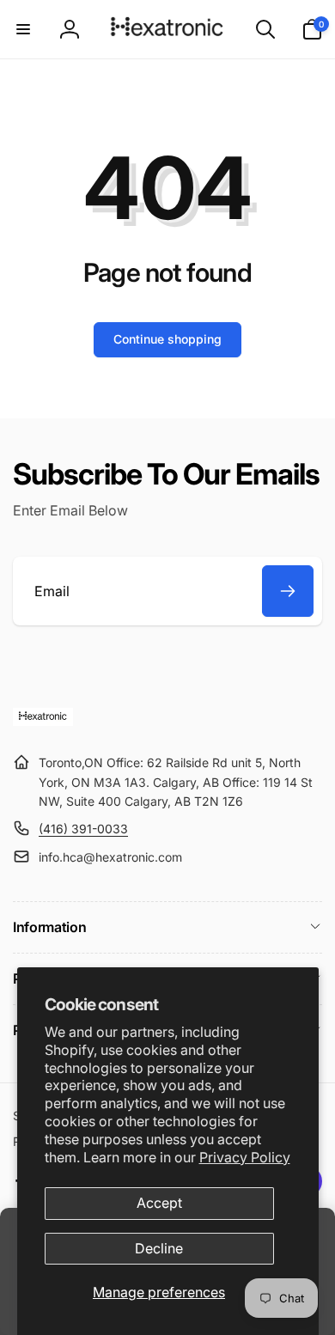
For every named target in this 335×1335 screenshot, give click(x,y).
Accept (159, 1202)
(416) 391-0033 (83, 828)
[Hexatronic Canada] (43, 720)
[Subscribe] (288, 591)
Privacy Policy (244, 1157)
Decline (159, 1248)
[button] (23, 29)
